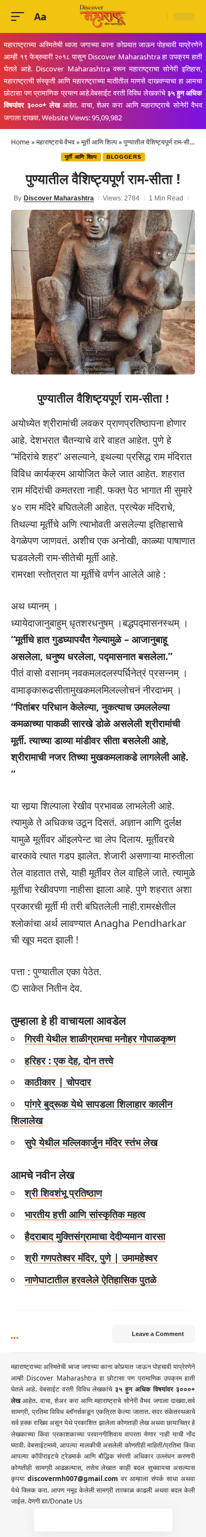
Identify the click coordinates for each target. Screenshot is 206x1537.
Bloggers (124, 157)
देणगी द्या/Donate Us (55, 1501)
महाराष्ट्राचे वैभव (55, 142)
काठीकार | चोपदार (58, 1081)
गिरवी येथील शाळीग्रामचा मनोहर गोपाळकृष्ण (100, 1038)
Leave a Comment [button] (158, 1334)
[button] (20, 16)
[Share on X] (68, 1520)
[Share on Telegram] (114, 1520)
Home (20, 142)
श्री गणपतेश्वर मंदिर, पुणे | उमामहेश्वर (91, 1257)
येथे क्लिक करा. (31, 1490)
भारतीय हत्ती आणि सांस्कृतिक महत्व (85, 1214)
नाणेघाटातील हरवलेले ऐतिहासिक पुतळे (91, 1279)
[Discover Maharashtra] (103, 16)
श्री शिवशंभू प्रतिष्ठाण (63, 1192)
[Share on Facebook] (45, 1520)
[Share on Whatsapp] (91, 1520)
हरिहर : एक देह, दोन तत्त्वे (69, 1060)
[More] (160, 1520)
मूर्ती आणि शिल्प (99, 142)
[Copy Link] (137, 1520)
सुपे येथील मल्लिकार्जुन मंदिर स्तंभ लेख (91, 1142)
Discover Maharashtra (59, 198)
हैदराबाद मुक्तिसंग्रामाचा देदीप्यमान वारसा (95, 1236)
